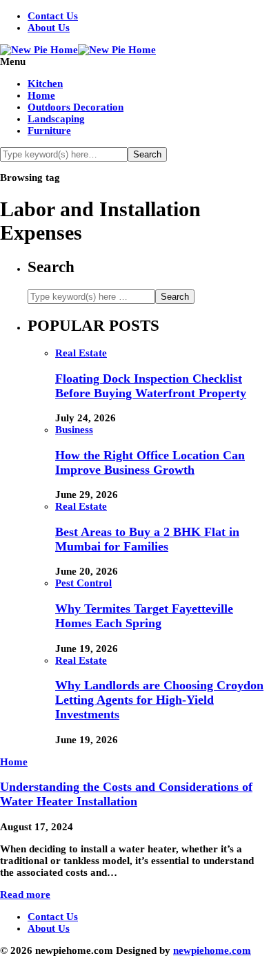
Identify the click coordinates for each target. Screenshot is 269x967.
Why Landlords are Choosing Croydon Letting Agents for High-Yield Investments (159, 699)
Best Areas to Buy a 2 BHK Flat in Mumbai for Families (147, 539)
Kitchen (45, 83)
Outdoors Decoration (75, 107)
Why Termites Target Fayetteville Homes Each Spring (144, 616)
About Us (49, 27)
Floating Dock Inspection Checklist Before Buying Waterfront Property (150, 386)
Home (41, 95)
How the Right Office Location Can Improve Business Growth (150, 462)
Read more (25, 894)
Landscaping (56, 118)
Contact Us (53, 15)
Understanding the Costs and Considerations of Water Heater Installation (126, 794)
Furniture (49, 130)
